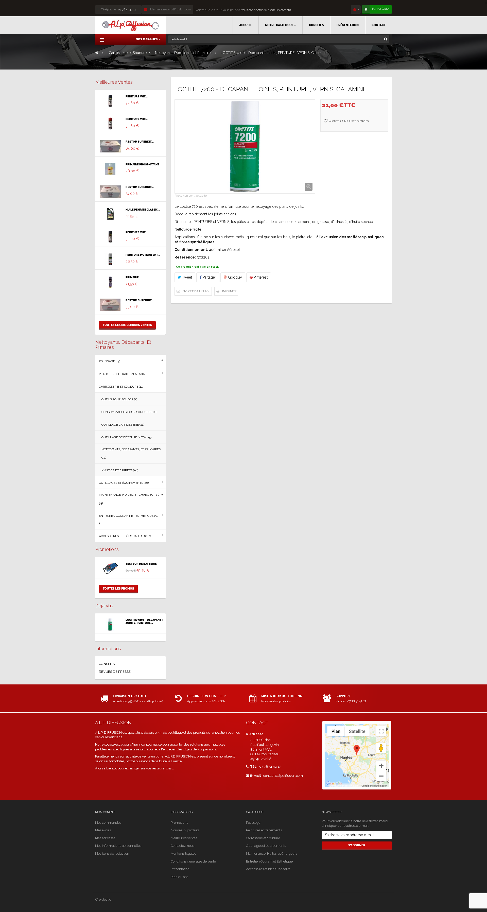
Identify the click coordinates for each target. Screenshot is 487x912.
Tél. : (253, 766)
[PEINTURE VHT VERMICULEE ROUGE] (110, 123)
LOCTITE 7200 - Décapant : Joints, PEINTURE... (144, 621)
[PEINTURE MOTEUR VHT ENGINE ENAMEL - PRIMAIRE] (110, 259)
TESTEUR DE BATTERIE (141, 563)
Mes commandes (108, 822)
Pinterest (260, 277)
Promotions (107, 549)
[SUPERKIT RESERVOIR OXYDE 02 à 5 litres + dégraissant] (110, 305)
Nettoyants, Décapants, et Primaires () (131, 453)
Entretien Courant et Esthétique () (129, 519)
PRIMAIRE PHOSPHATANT (142, 164)
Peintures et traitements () (122, 374)
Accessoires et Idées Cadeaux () (125, 536)
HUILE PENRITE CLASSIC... (143, 209)
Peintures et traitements (264, 830)
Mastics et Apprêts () (119, 470)
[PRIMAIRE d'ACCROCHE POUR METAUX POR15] (110, 282)
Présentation (180, 869)
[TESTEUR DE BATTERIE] (110, 568)
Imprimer (229, 291)
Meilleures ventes (114, 82)
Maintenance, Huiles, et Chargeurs (271, 853)
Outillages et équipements (266, 846)
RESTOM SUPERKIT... (140, 141)
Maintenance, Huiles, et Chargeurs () (129, 499)
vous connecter (251, 10)
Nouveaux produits (185, 830)
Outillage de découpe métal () (126, 437)
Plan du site (179, 877)
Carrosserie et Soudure (263, 838)
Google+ (234, 277)
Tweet (186, 277)
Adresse (256, 734)
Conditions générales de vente (193, 861)
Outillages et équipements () (124, 483)
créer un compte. (279, 10)
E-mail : (256, 776)
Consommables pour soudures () (128, 412)
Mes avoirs (103, 830)
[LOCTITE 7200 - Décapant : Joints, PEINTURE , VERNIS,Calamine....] (110, 624)
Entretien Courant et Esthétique (269, 861)
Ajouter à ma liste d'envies (348, 121)
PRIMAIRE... (133, 277)
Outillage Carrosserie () (122, 424)
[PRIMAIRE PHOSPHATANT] (110, 169)
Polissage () (109, 361)
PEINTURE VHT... (137, 96)
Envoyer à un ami (196, 291)
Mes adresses (105, 838)
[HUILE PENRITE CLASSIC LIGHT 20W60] (110, 214)
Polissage (253, 822)
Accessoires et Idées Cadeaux (268, 869)
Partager (209, 277)
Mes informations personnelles (118, 846)
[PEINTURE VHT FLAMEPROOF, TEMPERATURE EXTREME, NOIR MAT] (110, 237)
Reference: (185, 257)
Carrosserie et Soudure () (121, 386)
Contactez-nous (182, 846)
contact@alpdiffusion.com (283, 776)
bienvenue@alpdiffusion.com (170, 9)
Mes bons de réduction (112, 853)
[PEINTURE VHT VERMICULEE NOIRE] (110, 101)
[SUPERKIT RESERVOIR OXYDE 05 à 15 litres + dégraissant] (110, 191)
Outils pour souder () (119, 399)
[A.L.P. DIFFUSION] (130, 25)
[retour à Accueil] (96, 53)
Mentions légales (183, 853)
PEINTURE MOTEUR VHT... (143, 254)
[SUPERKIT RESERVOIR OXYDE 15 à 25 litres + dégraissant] (110, 146)
